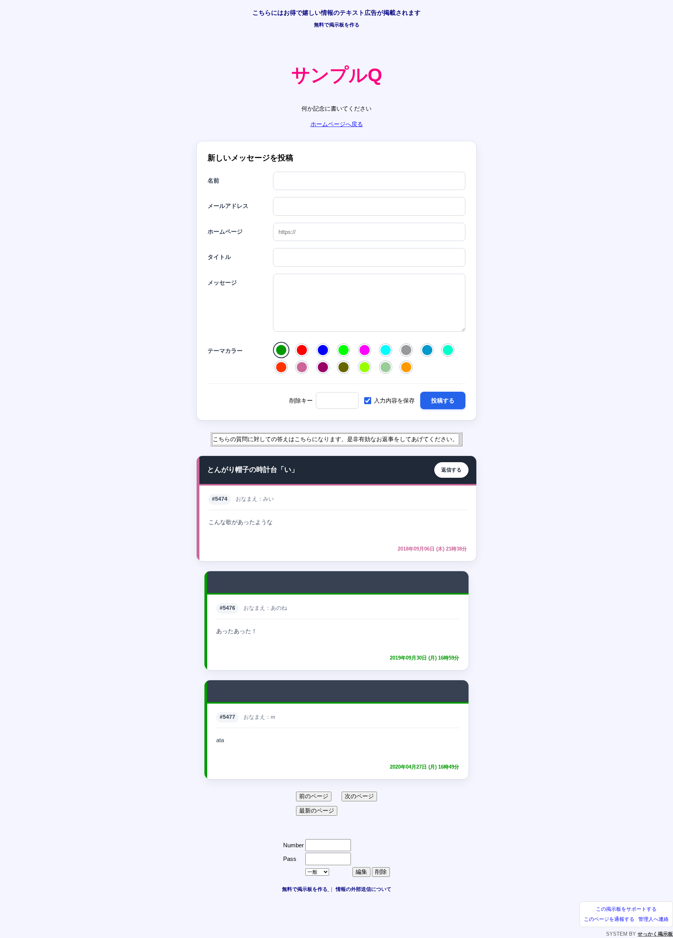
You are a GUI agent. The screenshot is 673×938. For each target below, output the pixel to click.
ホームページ (225, 231)
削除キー (301, 400)
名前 (213, 180)
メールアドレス (228, 205)
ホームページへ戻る (336, 124)
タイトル (219, 256)
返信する (451, 470)
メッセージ (222, 282)
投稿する (443, 400)
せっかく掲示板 (655, 934)
